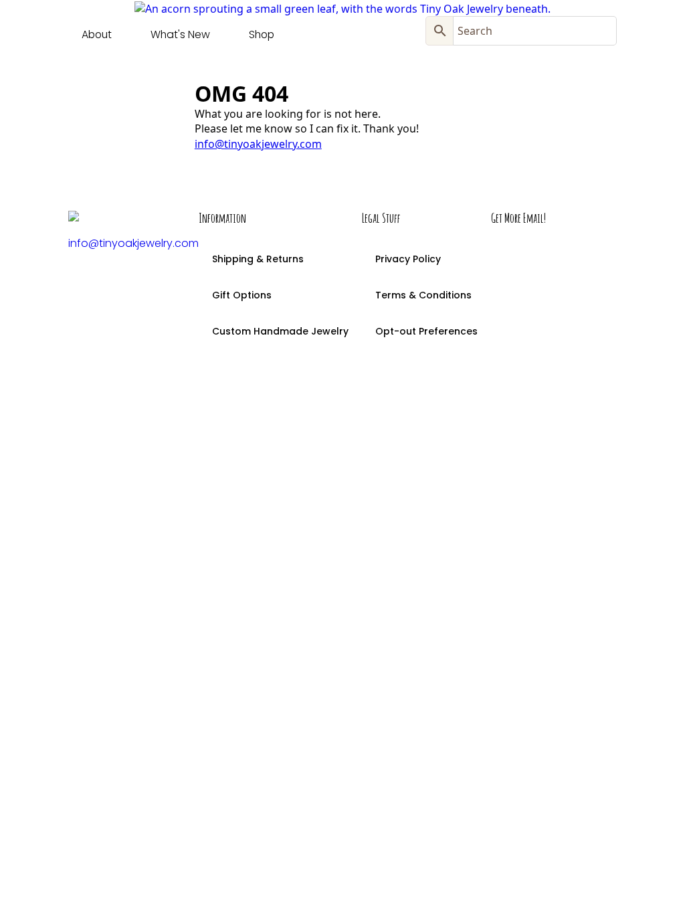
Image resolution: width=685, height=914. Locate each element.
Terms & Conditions (423, 295)
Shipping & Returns (258, 259)
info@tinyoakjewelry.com (258, 143)
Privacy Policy (408, 259)
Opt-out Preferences (426, 331)
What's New (180, 34)
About (97, 34)
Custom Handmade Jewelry (280, 331)
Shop (261, 34)
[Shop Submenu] (287, 35)
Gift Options (242, 295)
